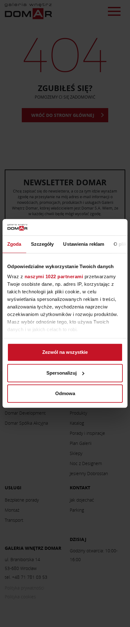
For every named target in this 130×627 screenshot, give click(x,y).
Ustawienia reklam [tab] (83, 244)
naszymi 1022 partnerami (54, 276)
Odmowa (65, 393)
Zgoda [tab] (14, 244)
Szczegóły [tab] (42, 244)
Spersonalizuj (61, 373)
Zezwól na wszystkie (65, 352)
